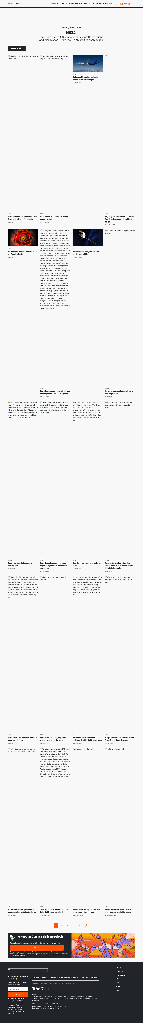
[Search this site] (116, 4)
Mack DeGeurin (78, 915)
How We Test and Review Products (64, 978)
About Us (84, 978)
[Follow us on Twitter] (125, 4)
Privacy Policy (57, 954)
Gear (90, 4)
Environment (76, 4)
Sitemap (75, 983)
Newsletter (107, 4)
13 (79, 926)
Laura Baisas (77, 743)
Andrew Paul (12, 222)
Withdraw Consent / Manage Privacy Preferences (51, 1006)
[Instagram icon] (42, 988)
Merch (118, 986)
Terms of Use (22, 954)
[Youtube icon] (47, 988)
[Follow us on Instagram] (129, 4)
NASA (79, 28)
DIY (85, 4)
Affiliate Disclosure (65, 983)
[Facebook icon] (33, 988)
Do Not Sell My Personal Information (45, 1008)
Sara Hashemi (110, 225)
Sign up (36, 948)
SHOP (117, 990)
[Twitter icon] (37, 988)
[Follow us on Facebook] (121, 4)
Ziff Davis (40, 1004)
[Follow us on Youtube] (133, 4)
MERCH (97, 4)
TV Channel (35, 983)
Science (54, 4)
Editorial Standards (40, 978)
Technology (64, 4)
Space (72, 28)
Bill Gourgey (45, 743)
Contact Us (94, 978)
